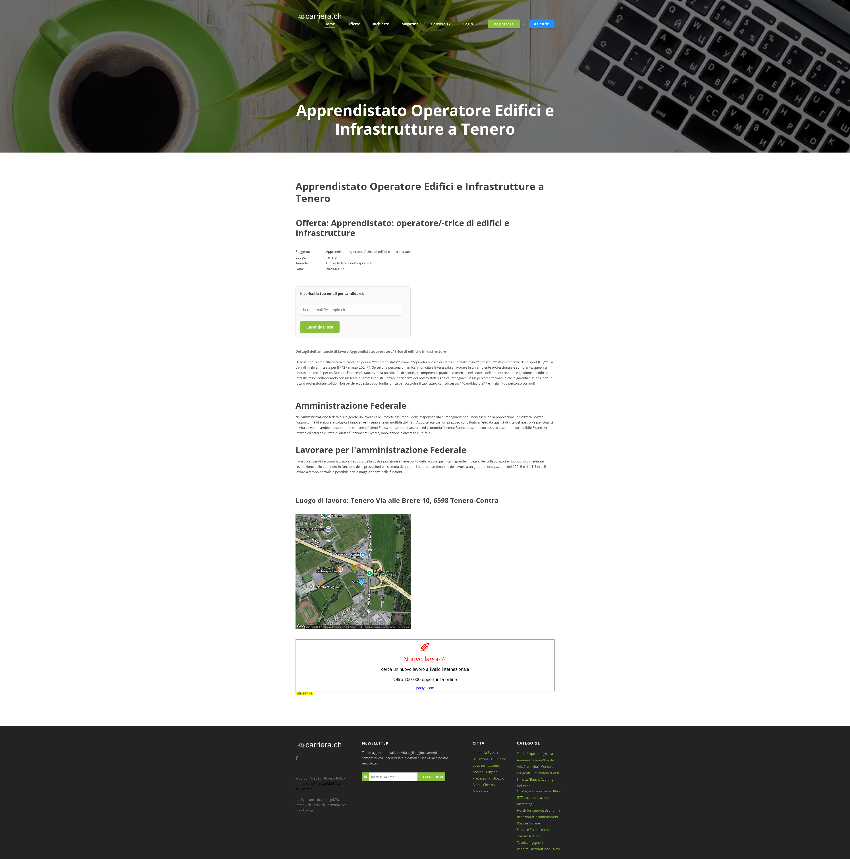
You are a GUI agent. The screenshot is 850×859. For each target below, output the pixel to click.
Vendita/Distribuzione (533, 849)
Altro (556, 849)
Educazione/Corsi (546, 773)
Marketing (524, 804)
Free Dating (304, 810)
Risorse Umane (528, 823)
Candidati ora (319, 327)
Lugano (491, 772)
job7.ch (336, 799)
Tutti (520, 753)
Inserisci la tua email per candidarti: (332, 293)
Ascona (478, 772)
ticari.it (322, 799)
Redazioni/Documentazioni (537, 817)
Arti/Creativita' (528, 766)
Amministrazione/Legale (535, 760)
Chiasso (489, 784)
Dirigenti (523, 773)
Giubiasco (498, 759)
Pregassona (481, 778)
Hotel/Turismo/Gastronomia (538, 810)
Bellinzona (481, 759)
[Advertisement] (425, 68)
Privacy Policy (334, 778)
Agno (476, 784)
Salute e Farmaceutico (533, 829)
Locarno (479, 765)
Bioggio (498, 778)
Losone (493, 765)
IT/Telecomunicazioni (533, 797)
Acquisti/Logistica (539, 753)
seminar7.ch (337, 805)
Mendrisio (480, 791)
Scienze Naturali (529, 836)
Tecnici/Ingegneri (530, 842)
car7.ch (319, 805)
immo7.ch (303, 805)
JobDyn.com (305, 799)
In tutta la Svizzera (486, 752)
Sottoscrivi (431, 777)
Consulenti (549, 766)
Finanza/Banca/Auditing (535, 779)
